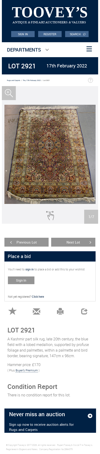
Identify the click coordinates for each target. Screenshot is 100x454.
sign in (29, 269)
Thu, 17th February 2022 (32, 80)
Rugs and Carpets (13, 80)
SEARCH (78, 34)
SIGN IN (23, 34)
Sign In (21, 280)
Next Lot (73, 242)
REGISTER (50, 34)
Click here (38, 296)
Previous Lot (27, 242)
